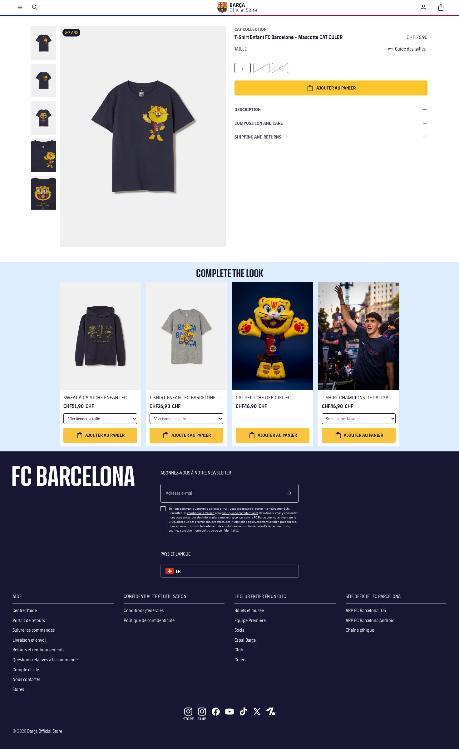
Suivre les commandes (33, 630)
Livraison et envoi (29, 639)
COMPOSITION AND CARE (258, 123)
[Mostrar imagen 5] (43, 193)
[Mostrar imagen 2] (43, 80)
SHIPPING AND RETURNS (257, 136)
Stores (18, 689)
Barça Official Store (44, 731)
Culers (240, 659)
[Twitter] (257, 712)
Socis (239, 630)
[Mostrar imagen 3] (43, 118)
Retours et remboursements (38, 649)
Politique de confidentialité (149, 620)
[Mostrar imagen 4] (43, 155)
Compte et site (25, 669)
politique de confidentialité (239, 513)
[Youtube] (229, 712)
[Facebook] (216, 712)
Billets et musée (249, 610)
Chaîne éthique (360, 630)
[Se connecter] (423, 7)
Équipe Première (250, 620)
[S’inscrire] (289, 493)
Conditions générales (144, 610)
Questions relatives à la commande (45, 659)
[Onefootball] (271, 712)
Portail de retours (28, 620)
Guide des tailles (410, 48)
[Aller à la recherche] (34, 7)
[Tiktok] (243, 712)
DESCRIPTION (247, 109)
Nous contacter (26, 679)
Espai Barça (245, 639)
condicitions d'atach (201, 513)
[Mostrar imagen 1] (43, 43)
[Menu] (19, 7)
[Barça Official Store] (236, 7)
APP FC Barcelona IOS (366, 610)
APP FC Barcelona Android (370, 620)
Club (238, 649)
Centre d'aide (24, 610)
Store (188, 719)
